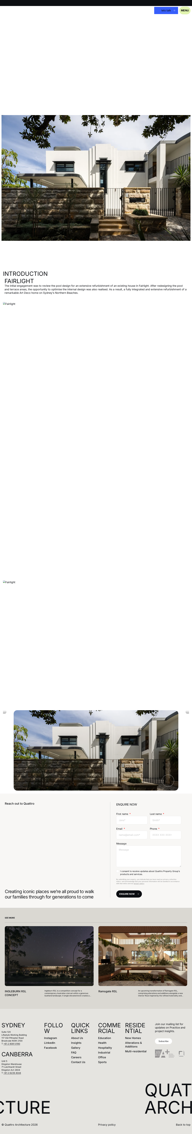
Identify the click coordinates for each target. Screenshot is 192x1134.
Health (102, 1042)
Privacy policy (107, 1124)
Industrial (104, 1052)
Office (102, 1057)
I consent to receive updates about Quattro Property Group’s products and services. (150, 872)
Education (104, 1038)
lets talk (166, 10)
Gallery (75, 1047)
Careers (76, 1057)
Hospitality (105, 1047)
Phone (154, 828)
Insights (76, 1042)
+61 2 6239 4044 (12, 1073)
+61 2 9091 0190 (11, 1043)
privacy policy (139, 883)
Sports (102, 1062)
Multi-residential (136, 1051)
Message (121, 843)
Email (119, 828)
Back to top (183, 1124)
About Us (77, 1038)
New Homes (133, 1038)
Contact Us (78, 1062)
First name (122, 813)
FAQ (73, 1052)
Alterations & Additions (133, 1044)
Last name (156, 813)
